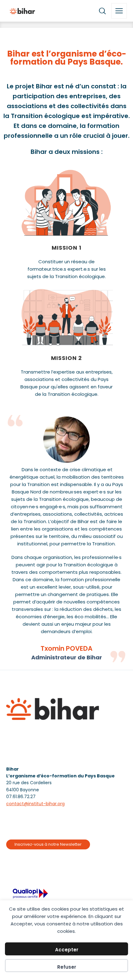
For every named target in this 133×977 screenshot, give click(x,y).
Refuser (66, 967)
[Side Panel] (119, 11)
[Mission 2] (66, 316)
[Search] (102, 11)
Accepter (66, 949)
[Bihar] (22, 11)
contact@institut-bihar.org (35, 804)
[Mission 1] (66, 202)
